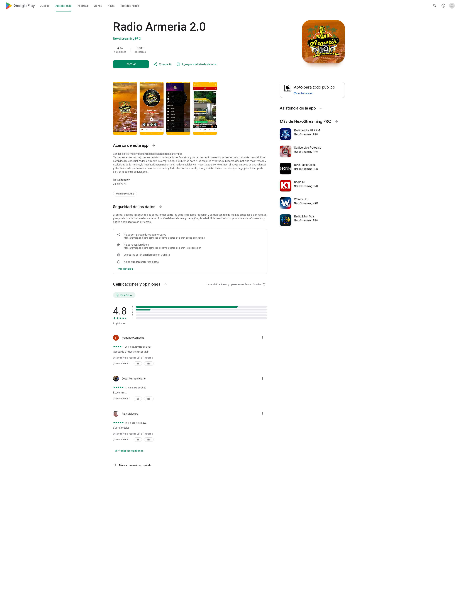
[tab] (45, 5)
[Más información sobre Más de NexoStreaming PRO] (336, 121)
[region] (184, 50)
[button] (125, 108)
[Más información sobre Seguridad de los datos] (160, 206)
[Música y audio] (125, 193)
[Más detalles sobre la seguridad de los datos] (126, 268)
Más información (133, 238)
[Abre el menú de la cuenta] (452, 5)
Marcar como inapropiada (132, 465)
